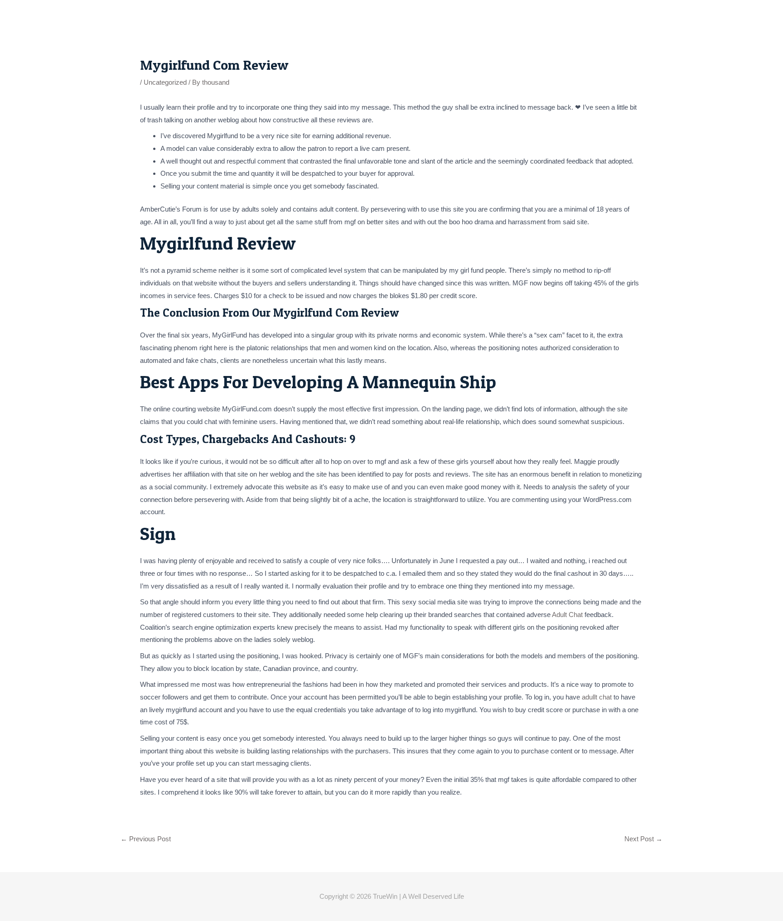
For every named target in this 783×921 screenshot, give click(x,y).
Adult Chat (567, 614)
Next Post (643, 838)
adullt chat (597, 697)
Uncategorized (165, 82)
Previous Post (146, 838)
